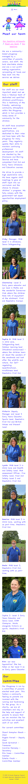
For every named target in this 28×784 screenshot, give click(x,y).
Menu (15, 9)
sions (15, 46)
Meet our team (12, 44)
